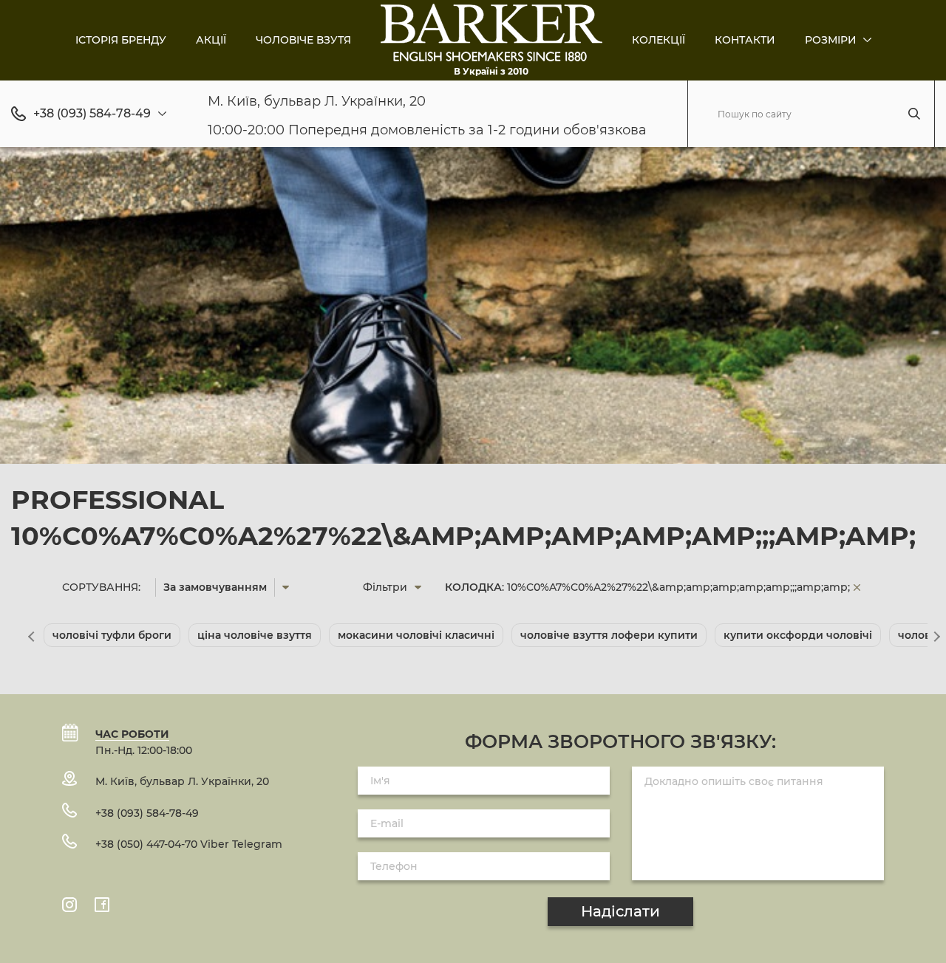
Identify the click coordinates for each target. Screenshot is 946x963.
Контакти (745, 40)
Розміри (832, 40)
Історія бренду (120, 40)
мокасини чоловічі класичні (416, 635)
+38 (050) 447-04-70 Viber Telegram (188, 844)
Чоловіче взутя (303, 40)
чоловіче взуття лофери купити (609, 635)
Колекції (658, 40)
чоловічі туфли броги (111, 635)
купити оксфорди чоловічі (798, 635)
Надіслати (620, 911)
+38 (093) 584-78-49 (92, 113)
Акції (211, 40)
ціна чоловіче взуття (254, 635)
